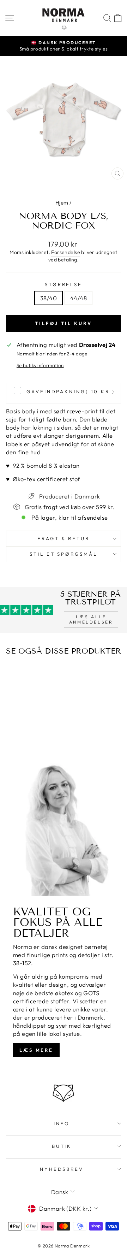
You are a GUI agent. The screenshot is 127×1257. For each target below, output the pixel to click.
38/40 (48, 298)
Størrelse (64, 284)
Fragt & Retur (63, 538)
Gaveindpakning (70, 391)
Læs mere (36, 1050)
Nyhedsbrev (62, 1169)
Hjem (61, 202)
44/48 (78, 298)
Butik (62, 1146)
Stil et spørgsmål (64, 554)
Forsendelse (65, 252)
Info (62, 1123)
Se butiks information (40, 365)
